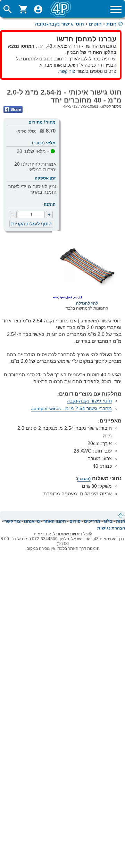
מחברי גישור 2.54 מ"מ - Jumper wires (71, 408)
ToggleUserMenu (38, 9)
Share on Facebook (13, 109)
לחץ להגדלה (87, 303)
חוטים (95, 24)
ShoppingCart (23, 9)
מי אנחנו (32, 521)
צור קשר (67, 71)
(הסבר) (38, 142)
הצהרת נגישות (111, 528)
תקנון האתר (54, 521)
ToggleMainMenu (116, 9)
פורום (75, 521)
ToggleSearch (7, 9)
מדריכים (92, 521)
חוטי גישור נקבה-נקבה (59, 24)
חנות (111, 24)
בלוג (108, 521)
